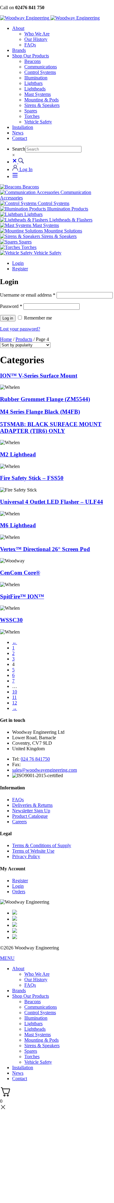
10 (14, 691)
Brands (19, 50)
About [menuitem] (18, 968)
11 (14, 697)
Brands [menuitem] (19, 990)
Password (11, 306)
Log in (7, 318)
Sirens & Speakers (42, 105)
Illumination (35, 77)
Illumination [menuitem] (35, 1018)
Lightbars (33, 83)
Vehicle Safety (38, 121)
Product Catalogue (30, 816)
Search (18, 149)
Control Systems (40, 72)
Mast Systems (37, 94)
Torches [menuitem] (32, 1056)
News (17, 132)
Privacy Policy (26, 856)
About (18, 28)
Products (24, 339)
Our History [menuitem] (35, 979)
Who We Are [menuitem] (37, 974)
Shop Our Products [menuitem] (30, 996)
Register (20, 268)
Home (6, 339)
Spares (30, 110)
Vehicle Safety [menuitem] (38, 1062)
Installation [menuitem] (22, 1067)
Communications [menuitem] (40, 1007)
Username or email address (27, 295)
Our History (35, 39)
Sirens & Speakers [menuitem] (42, 1045)
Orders (18, 891)
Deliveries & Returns (32, 805)
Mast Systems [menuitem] (37, 1034)
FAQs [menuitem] (30, 985)
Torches (32, 116)
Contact (19, 138)
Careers (19, 821)
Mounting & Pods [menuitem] (41, 1040)
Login (18, 263)
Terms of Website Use (33, 851)
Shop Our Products (30, 55)
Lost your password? (20, 328)
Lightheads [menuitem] (35, 1029)
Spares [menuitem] (30, 1051)
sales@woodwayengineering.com (44, 770)
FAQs (30, 44)
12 (14, 702)
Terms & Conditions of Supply (41, 845)
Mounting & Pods (41, 99)
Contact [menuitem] (19, 1078)
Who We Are (37, 33)
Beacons (32, 61)
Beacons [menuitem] (32, 1001)
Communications (40, 66)
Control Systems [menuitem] (40, 1012)
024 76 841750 (35, 759)
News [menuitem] (17, 1073)
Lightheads (35, 88)
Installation (22, 127)
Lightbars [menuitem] (33, 1023)
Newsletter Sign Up (31, 810)
